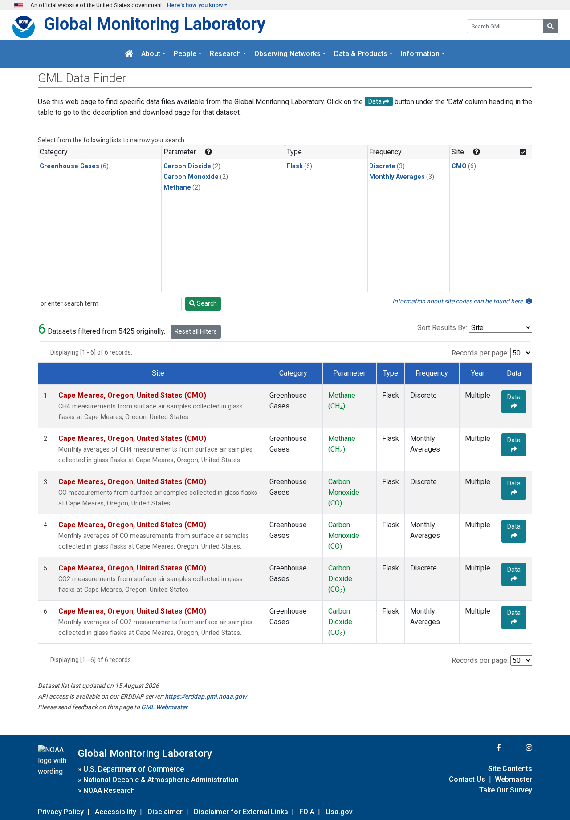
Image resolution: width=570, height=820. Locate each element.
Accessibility (115, 812)
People (185, 54)
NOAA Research (109, 790)
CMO (459, 166)
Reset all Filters (196, 331)
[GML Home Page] (129, 54)
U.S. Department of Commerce (133, 769)
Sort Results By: (442, 327)
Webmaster (513, 779)
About (150, 54)
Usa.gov (339, 812)
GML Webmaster (164, 707)
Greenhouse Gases (69, 166)
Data (514, 396)
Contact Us (467, 779)
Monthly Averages (397, 177)
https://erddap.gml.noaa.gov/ (206, 696)
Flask (295, 166)
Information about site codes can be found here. (459, 301)
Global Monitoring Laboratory (154, 24)
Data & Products (360, 54)
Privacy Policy (61, 812)
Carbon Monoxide (191, 177)
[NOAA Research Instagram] (517, 748)
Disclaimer (165, 812)
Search (206, 303)
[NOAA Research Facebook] (486, 748)
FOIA (306, 812)
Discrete (382, 166)
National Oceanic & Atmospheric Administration (161, 780)
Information (420, 54)
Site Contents (510, 768)
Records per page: (480, 353)
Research (225, 54)
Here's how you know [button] (195, 5)
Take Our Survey (505, 790)
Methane (177, 187)
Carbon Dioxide (187, 166)
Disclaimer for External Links (241, 812)
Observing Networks (287, 54)
